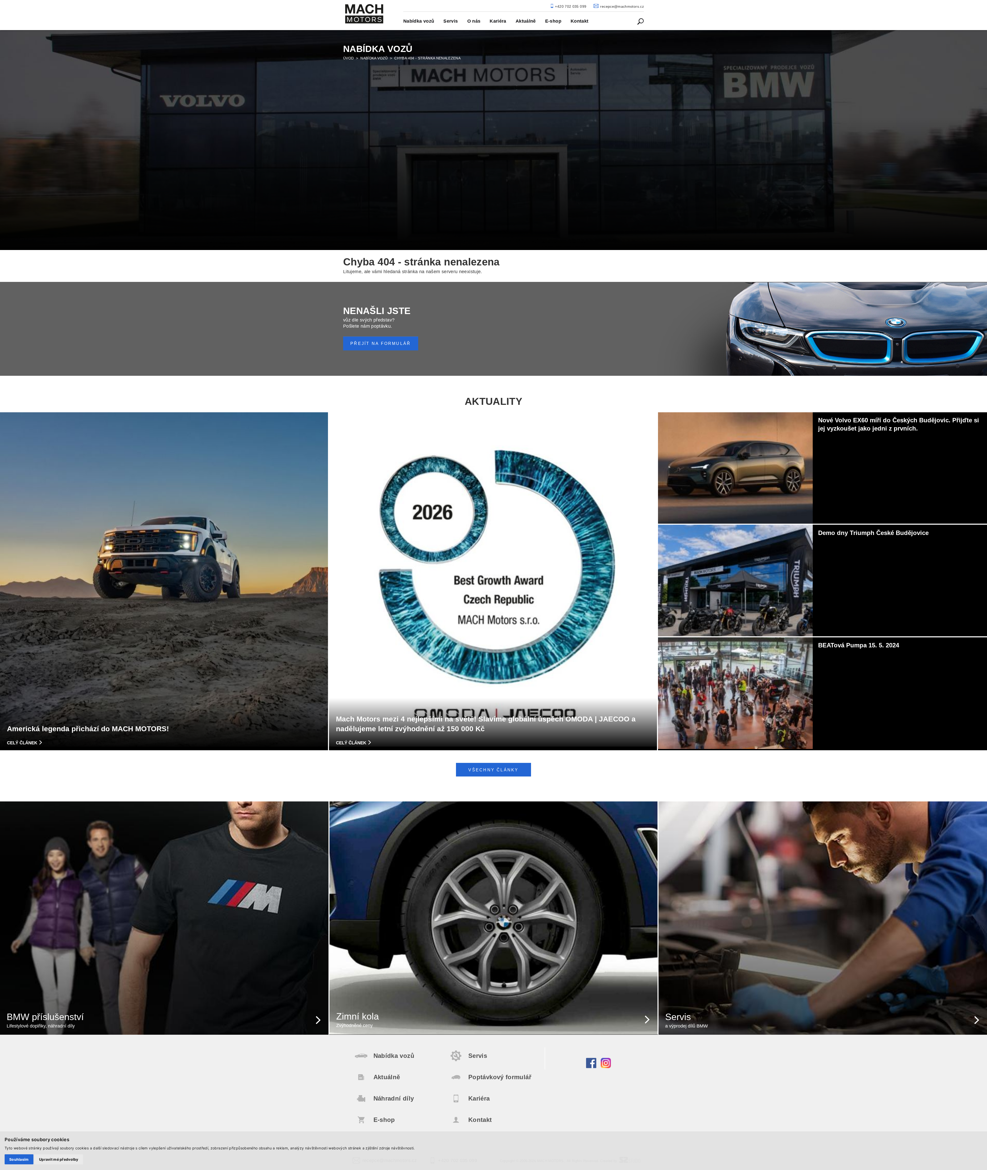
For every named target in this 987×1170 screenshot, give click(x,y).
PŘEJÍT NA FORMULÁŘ (380, 343)
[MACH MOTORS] (364, 13)
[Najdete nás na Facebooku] (591, 1067)
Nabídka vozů (374, 58)
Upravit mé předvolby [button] (58, 1159)
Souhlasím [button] (19, 1159)
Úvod (348, 58)
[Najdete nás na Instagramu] (606, 1067)
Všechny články (493, 769)
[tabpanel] (493, 139)
